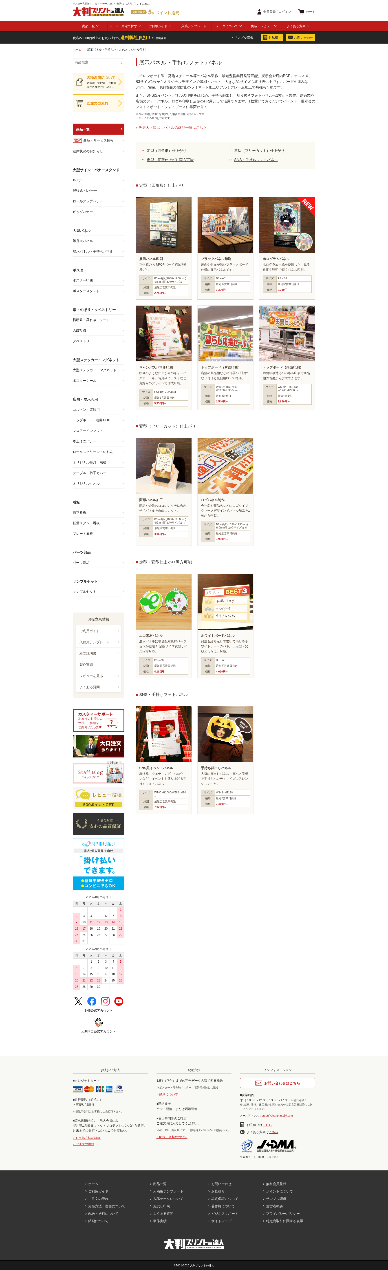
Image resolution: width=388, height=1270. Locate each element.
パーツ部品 (81, 562)
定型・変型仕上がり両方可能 (170, 160)
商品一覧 (88, 26)
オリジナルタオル (86, 483)
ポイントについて (279, 1191)
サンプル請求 (243, 37)
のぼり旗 (79, 330)
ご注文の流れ (98, 1199)
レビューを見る (91, 676)
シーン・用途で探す (123, 26)
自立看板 (79, 512)
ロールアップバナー (88, 201)
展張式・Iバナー (85, 191)
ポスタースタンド (86, 291)
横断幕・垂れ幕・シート (91, 320)
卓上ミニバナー (84, 441)
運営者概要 (274, 1206)
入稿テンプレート (194, 26)
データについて (227, 26)
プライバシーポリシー (283, 1213)
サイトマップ (221, 1221)
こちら (267, 1125)
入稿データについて (168, 1199)
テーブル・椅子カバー (89, 473)
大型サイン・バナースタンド (96, 170)
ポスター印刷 (83, 280)
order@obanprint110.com (277, 1115)
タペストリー (83, 341)
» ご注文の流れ (83, 1144)
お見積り (218, 1191)
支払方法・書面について (106, 1206)
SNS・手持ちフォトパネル (256, 160)
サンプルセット (84, 591)
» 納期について (167, 1094)
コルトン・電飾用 (86, 409)
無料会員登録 (276, 1184)
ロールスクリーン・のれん (93, 452)
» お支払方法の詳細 (87, 1138)
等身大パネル (83, 241)
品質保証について (224, 1199)
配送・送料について (103, 1213)
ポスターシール (84, 380)
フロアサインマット (88, 431)
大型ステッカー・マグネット (95, 370)
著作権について (223, 1206)
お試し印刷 (161, 1206)
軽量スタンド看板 (86, 523)
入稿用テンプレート (94, 642)
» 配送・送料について (172, 1137)
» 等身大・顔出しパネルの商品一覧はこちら (171, 127)
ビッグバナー (83, 212)
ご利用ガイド (157, 26)
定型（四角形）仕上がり (166, 151)
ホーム (93, 1184)
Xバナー (79, 180)
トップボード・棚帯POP (91, 420)
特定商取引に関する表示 (284, 1221)
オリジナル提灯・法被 (89, 462)
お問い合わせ (221, 1184)
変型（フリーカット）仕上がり (259, 151)
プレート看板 (83, 533)
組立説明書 (87, 653)
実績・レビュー (262, 26)
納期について (98, 1221)
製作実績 (86, 664)
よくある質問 (296, 26)
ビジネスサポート (224, 1213)
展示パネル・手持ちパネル (93, 251)
